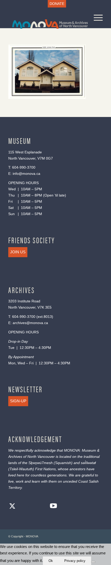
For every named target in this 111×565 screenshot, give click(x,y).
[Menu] (96, 17)
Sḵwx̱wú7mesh (40, 463)
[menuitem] (57, 3)
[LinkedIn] (43, 507)
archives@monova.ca (30, 323)
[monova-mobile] (46, 17)
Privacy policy (74, 561)
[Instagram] (33, 507)
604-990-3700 (23, 167)
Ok (51, 561)
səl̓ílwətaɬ (88, 463)
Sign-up (18, 401)
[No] (93, 562)
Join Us (18, 252)
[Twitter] (12, 507)
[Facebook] (22, 507)
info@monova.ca (26, 173)
